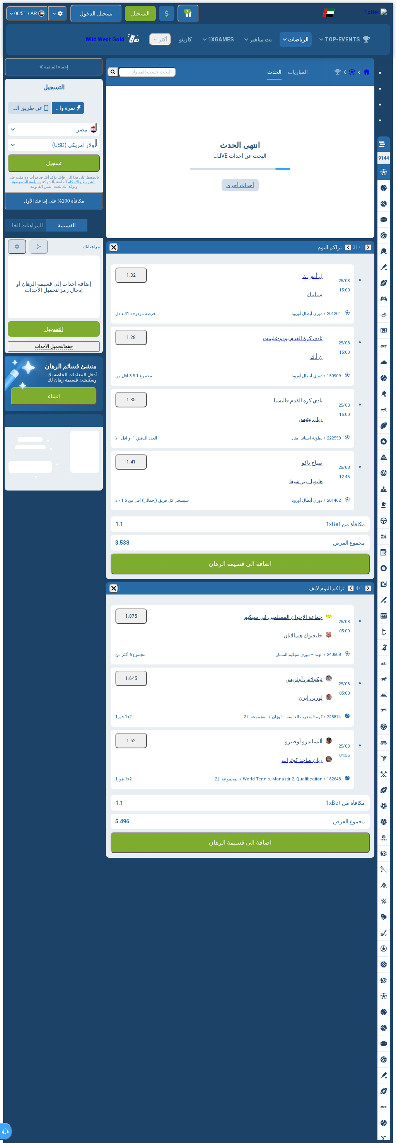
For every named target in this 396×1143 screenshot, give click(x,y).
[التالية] (348, 247)
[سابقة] (368, 247)
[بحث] (113, 72)
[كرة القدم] (352, 72)
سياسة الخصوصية (25, 198)
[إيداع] (166, 13)
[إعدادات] (57, 13)
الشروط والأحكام (82, 198)
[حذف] (113, 247)
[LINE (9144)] (366, 72)
